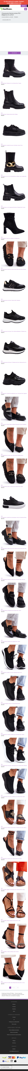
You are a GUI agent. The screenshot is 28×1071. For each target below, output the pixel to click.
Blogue (14, 1040)
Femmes (14, 1006)
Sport (14, 1011)
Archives (14, 1042)
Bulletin (14, 1048)
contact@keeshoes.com (14, 3)
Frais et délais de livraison (14, 1030)
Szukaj (24, 5)
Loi (14, 1019)
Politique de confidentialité (14, 1021)
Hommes (14, 1008)
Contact (14, 1017)
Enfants (14, 1004)
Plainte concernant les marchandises (14, 1034)
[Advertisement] (14, 37)
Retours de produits (14, 1032)
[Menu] (25, 9)
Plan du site (14, 1024)
